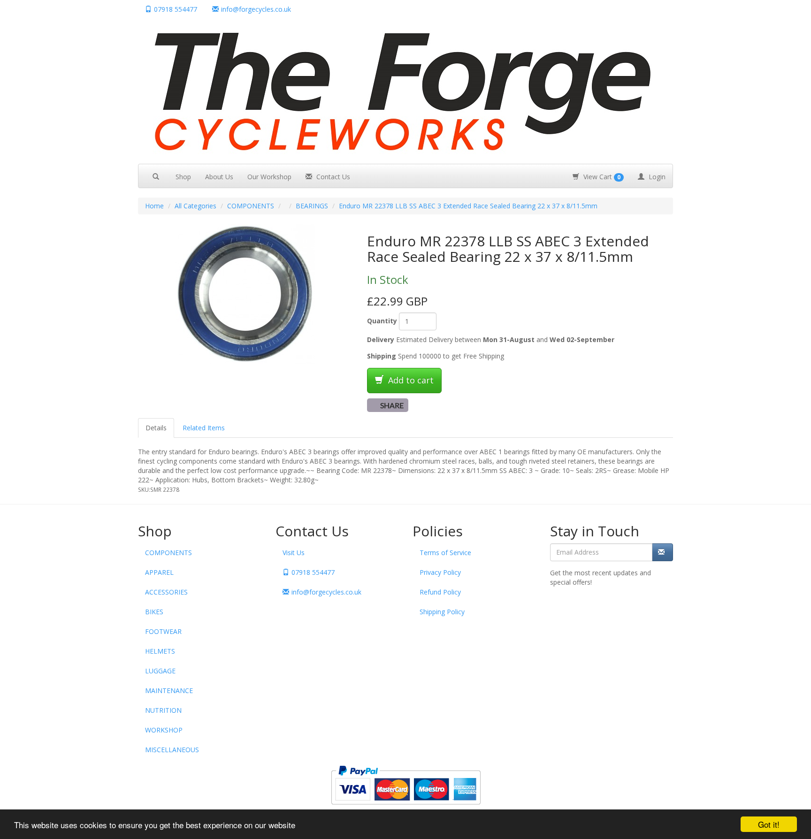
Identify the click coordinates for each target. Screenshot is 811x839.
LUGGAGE (160, 670)
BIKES (154, 611)
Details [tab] (156, 427)
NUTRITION (163, 710)
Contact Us (332, 176)
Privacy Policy (440, 572)
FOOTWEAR (163, 631)
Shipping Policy (442, 611)
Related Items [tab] (204, 427)
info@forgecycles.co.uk (326, 591)
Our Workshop (269, 176)
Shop (183, 176)
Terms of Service (445, 552)
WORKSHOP (164, 729)
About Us (219, 176)
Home (154, 205)
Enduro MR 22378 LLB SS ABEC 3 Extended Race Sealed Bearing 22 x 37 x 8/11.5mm (468, 205)
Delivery (380, 339)
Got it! (769, 824)
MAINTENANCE (169, 690)
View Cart (600, 176)
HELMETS (160, 651)
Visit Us (294, 552)
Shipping (381, 355)
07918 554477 (175, 9)
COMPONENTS (250, 205)
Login (656, 176)
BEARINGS (312, 205)
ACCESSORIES (166, 591)
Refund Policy (440, 591)
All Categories (195, 205)
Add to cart (410, 380)
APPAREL (159, 572)
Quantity (382, 320)
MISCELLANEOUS (172, 749)
